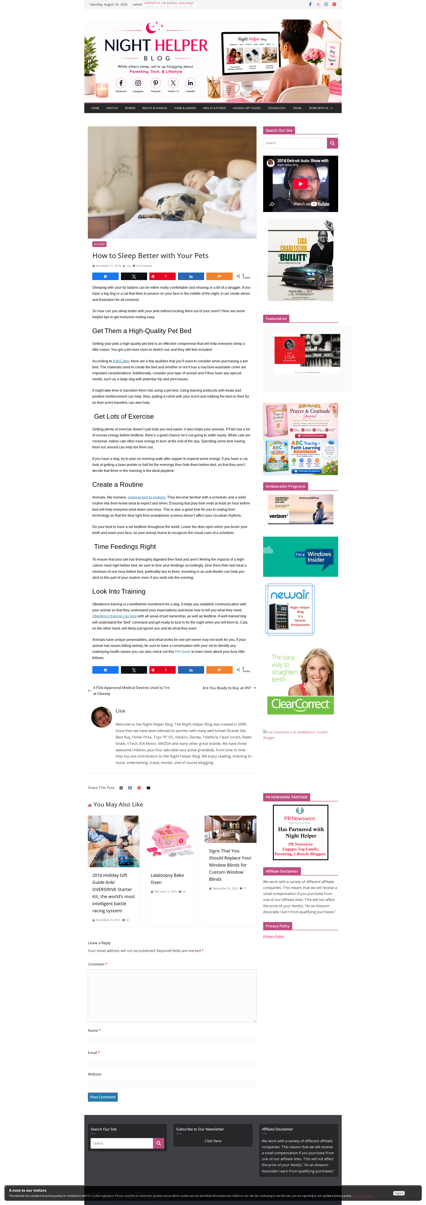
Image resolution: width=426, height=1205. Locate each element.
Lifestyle (112, 108)
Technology (277, 108)
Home (95, 108)
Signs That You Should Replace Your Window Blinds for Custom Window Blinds (230, 865)
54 (183, 891)
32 (127, 920)
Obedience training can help (114, 616)
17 (244, 888)
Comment (97, 964)
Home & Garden (185, 108)
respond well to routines (146, 497)
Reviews (130, 108)
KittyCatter (121, 361)
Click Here (213, 1140)
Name (94, 1030)
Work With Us (318, 108)
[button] (330, 108)
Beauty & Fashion (154, 108)
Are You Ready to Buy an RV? (227, 687)
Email (94, 1052)
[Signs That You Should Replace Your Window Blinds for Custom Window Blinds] (230, 818)
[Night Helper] (213, 22)
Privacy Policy (273, 936)
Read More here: (363, 1196)
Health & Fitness (214, 108)
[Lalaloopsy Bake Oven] (172, 818)
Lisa (128, 266)
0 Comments (144, 266)
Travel (297, 108)
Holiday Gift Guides (247, 108)
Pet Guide (183, 652)
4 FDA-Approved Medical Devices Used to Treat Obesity (131, 690)
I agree (398, 1193)
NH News (99, 244)
